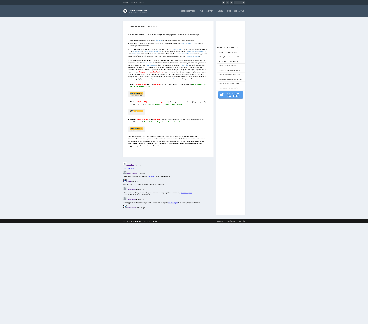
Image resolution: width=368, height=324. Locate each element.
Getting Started (188, 11)
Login (220, 11)
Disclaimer (220, 221)
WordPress (153, 221)
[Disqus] (168, 185)
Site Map (125, 2)
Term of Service (147, 63)
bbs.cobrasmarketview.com (152, 51)
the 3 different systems (176, 49)
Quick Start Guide (185, 43)
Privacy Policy (184, 65)
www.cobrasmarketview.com (197, 51)
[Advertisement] (230, 33)
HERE (238, 52)
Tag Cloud (133, 2)
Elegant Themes (136, 221)
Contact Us (239, 11)
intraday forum (137, 51)
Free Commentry (206, 11)
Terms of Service (230, 221)
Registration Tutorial (193, 56)
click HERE (159, 40)
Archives (141, 2)
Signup (228, 11)
